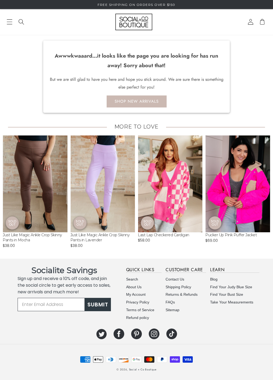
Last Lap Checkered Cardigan (163, 235)
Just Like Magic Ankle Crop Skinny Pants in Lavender (100, 238)
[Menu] (9, 22)
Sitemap (172, 310)
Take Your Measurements (231, 302)
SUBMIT (97, 304)
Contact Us (175, 279)
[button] (21, 22)
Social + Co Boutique (142, 369)
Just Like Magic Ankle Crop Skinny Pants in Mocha (32, 238)
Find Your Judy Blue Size (231, 287)
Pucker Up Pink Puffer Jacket (231, 235)
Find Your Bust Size (226, 294)
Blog (214, 279)
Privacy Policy (137, 302)
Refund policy (137, 317)
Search (132, 279)
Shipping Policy (178, 287)
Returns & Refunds (182, 294)
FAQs (170, 302)
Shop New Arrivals (137, 101)
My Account (136, 294)
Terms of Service (140, 310)
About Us (134, 287)
